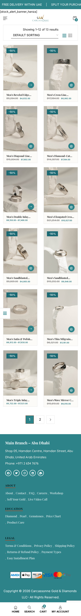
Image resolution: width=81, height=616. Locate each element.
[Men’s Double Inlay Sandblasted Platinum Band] (20, 189)
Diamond (11, 516)
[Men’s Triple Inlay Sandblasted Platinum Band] (20, 372)
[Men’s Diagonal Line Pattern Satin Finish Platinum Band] (20, 128)
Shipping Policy (65, 546)
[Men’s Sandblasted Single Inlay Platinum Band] (61, 250)
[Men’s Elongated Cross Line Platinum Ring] (61, 189)
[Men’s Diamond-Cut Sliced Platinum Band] (61, 128)
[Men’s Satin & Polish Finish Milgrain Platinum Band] (20, 311)
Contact (21, 493)
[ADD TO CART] (71, 85)
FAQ (31, 493)
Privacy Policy (43, 546)
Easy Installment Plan (21, 558)
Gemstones (36, 516)
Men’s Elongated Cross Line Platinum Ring (60, 218)
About (9, 493)
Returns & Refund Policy (23, 552)
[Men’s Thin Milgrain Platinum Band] (61, 311)
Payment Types (51, 552)
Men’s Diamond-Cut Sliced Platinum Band (59, 157)
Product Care (15, 522)
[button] (75, 18)
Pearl (23, 516)
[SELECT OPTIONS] (31, 85)
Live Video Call (37, 499)
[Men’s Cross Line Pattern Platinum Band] (61, 67)
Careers (42, 493)
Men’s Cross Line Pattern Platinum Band (60, 96)
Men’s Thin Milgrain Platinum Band (58, 340)
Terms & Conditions (18, 546)
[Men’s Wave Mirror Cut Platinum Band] (61, 372)
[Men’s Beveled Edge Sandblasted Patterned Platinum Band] (20, 67)
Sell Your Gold (16, 499)
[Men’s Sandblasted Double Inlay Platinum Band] (20, 250)
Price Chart (53, 516)
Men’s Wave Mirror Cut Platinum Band (60, 401)
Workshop (56, 493)
